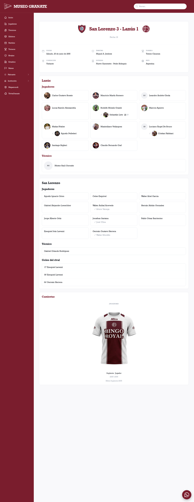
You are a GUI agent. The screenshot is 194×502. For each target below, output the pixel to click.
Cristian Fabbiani (165, 133)
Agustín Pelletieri (69, 133)
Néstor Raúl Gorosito (64, 165)
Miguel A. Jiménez (104, 54)
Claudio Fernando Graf (111, 145)
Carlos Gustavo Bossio (62, 95)
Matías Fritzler (58, 126)
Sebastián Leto (116, 114)
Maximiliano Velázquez (111, 126)
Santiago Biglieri (59, 145)
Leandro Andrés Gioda (159, 95)
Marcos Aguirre (156, 108)
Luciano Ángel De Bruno (160, 126)
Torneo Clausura (153, 54)
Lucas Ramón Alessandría (64, 108)
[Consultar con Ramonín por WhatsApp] (186, 494)
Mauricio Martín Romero (112, 95)
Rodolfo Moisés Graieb (111, 108)
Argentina (150, 64)
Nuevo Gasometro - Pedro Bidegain (111, 64)
